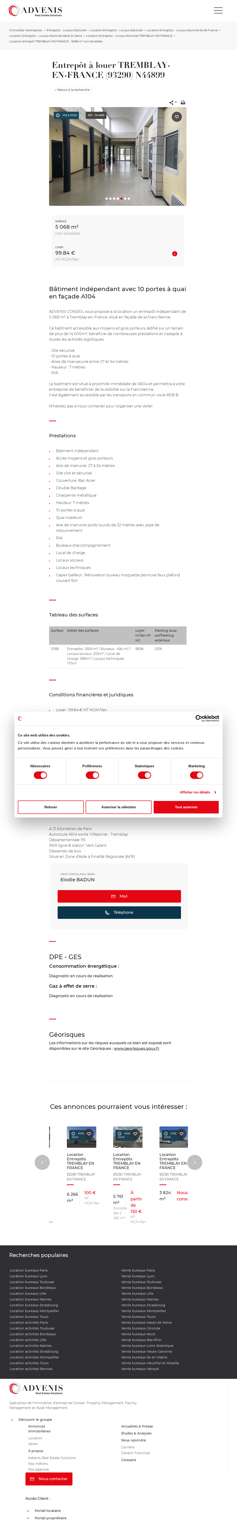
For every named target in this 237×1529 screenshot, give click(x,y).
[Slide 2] (110, 198)
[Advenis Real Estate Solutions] (35, 10)
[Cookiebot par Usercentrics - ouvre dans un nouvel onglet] (199, 718)
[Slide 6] (125, 198)
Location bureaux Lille (28, 1293)
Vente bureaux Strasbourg (143, 1305)
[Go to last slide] (42, 1162)
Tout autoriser (186, 807)
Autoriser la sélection (118, 807)
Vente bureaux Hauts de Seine (146, 1322)
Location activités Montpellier (34, 1357)
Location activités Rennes (31, 1369)
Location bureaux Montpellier (34, 1311)
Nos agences (40, 1475)
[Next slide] (194, 1162)
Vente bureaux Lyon (138, 1276)
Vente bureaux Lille (137, 1293)
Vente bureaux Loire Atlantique (147, 1346)
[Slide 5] (121, 198)
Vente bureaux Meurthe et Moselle (150, 1363)
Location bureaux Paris (29, 1270)
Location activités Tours (29, 1363)
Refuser (50, 807)
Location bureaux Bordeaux (33, 1288)
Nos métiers (39, 1468)
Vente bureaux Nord (138, 1334)
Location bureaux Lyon (28, 1276)
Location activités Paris (29, 1322)
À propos (36, 1454)
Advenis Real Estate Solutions (55, 1462)
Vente (33, 1447)
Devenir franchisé (137, 1456)
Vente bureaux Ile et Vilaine (144, 1357)
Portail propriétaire (52, 1525)
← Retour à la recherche (72, 90)
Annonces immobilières (40, 1430)
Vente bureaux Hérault (140, 1369)
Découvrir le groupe (37, 1420)
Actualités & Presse (139, 1427)
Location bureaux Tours (29, 1317)
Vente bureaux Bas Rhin (141, 1340)
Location (36, 1440)
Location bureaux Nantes (30, 1299)
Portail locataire (49, 1517)
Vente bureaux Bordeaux (142, 1288)
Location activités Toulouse (32, 1328)
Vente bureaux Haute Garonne (146, 1351)
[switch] (92, 775)
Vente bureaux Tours (138, 1317)
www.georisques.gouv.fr (136, 1048)
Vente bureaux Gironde (140, 1328)
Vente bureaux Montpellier (143, 1311)
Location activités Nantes (31, 1346)
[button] (173, 102)
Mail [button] (123, 896)
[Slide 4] (118, 198)
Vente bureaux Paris (138, 1270)
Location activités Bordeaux (33, 1334)
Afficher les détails (195, 792)
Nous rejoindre (135, 1442)
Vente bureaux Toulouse (141, 1282)
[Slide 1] (107, 198)
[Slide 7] (129, 198)
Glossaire (129, 1464)
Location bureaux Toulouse (32, 1282)
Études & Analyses (138, 1435)
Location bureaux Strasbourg (34, 1305)
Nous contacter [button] (53, 1485)
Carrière (128, 1450)
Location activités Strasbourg (34, 1351)
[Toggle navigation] (218, 10)
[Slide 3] (114, 198)
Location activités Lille (28, 1340)
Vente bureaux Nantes (140, 1299)
